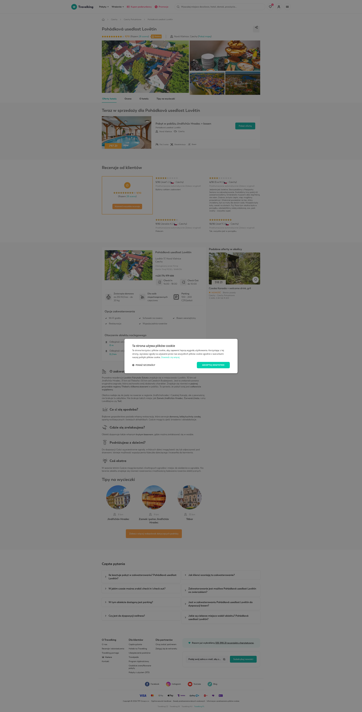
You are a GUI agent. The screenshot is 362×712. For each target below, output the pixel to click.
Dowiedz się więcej (170, 357)
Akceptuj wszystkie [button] (213, 365)
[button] (143, 365)
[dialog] (181, 356)
